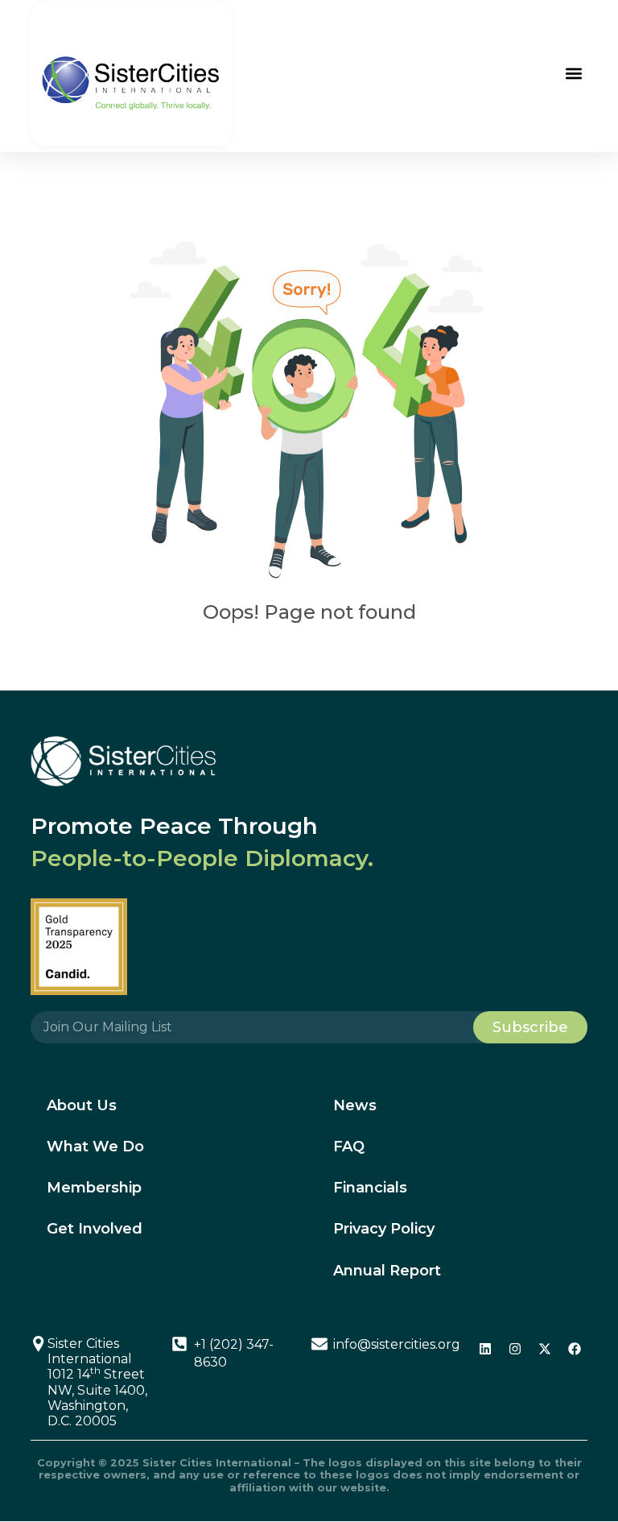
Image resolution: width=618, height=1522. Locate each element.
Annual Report (387, 1270)
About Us (82, 1105)
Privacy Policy (384, 1229)
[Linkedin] (485, 1349)
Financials (370, 1187)
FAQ (349, 1146)
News (355, 1105)
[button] (574, 73)
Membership (94, 1187)
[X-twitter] (545, 1349)
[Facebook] (574, 1349)
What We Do (95, 1146)
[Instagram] (515, 1349)
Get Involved (94, 1229)
